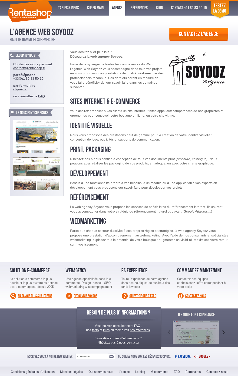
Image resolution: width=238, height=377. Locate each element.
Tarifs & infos (68, 8)
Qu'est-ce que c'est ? (142, 296)
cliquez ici (20, 89)
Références (139, 8)
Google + (204, 356)
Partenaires (193, 372)
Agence (117, 8)
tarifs (95, 330)
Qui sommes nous (101, 372)
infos (106, 330)
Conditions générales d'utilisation (33, 372)
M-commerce (159, 372)
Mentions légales (71, 372)
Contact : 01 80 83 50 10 (189, 8)
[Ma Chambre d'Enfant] (36, 173)
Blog (159, 8)
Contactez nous (195, 296)
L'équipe (124, 372)
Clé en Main (95, 8)
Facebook (184, 356)
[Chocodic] (196, 337)
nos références (140, 330)
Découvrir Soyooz (85, 296)
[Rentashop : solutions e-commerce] (29, 21)
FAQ (41, 96)
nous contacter (129, 342)
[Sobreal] (36, 136)
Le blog (140, 372)
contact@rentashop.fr (29, 68)
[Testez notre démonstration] (220, 18)
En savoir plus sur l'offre (35, 296)
